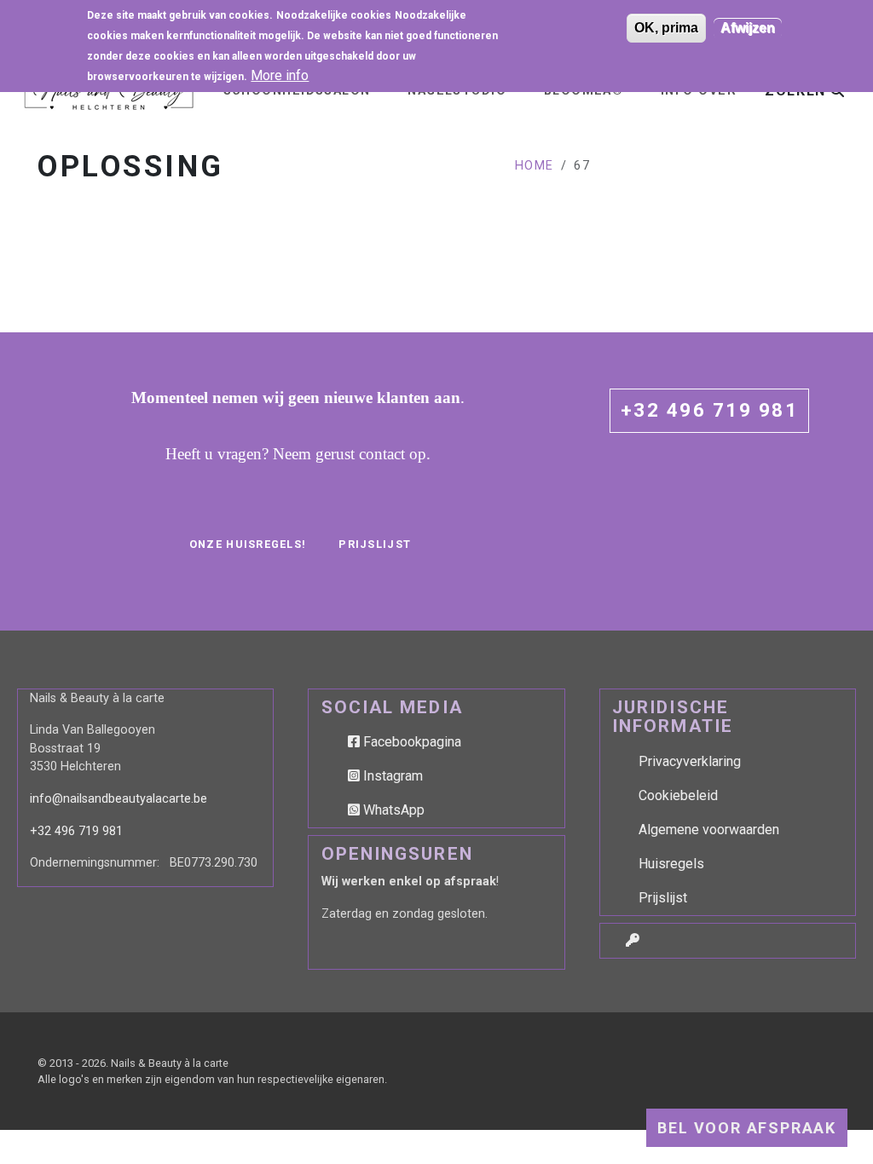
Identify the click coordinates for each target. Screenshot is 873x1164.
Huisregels (671, 864)
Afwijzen (747, 27)
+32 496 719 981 (709, 410)
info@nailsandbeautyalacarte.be (118, 799)
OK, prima (666, 27)
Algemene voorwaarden (709, 829)
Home (534, 165)
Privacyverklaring (690, 761)
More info (280, 75)
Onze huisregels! (247, 544)
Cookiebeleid (678, 795)
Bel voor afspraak (746, 1128)
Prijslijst (374, 544)
